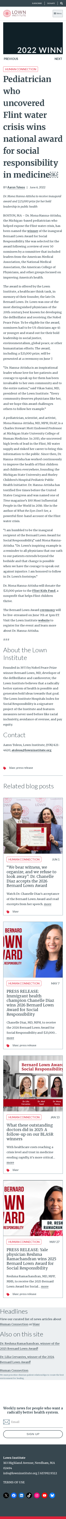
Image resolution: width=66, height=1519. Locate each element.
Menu (59, 13)
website (44, 620)
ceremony (47, 610)
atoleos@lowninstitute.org (31, 750)
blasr (12, 767)
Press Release (24, 767)
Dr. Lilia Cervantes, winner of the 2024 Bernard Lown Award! (27, 1359)
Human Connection (20, 69)
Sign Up (33, 1434)
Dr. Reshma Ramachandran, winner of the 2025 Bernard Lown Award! (30, 1346)
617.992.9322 (48, 1473)
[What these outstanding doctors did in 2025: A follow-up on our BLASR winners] (33, 1083)
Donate (51, 3)
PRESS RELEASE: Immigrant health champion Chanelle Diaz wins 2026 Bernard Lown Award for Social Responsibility (30, 1003)
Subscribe (37, 3)
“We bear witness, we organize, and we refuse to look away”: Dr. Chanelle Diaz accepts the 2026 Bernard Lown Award (31, 876)
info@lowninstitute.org (20, 1473)
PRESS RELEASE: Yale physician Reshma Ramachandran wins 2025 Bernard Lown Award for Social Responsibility (31, 1259)
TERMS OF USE (14, 1482)
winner (32, 231)
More (47, 904)
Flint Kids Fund (43, 591)
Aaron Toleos (16, 187)
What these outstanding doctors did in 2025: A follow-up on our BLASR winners (30, 1132)
